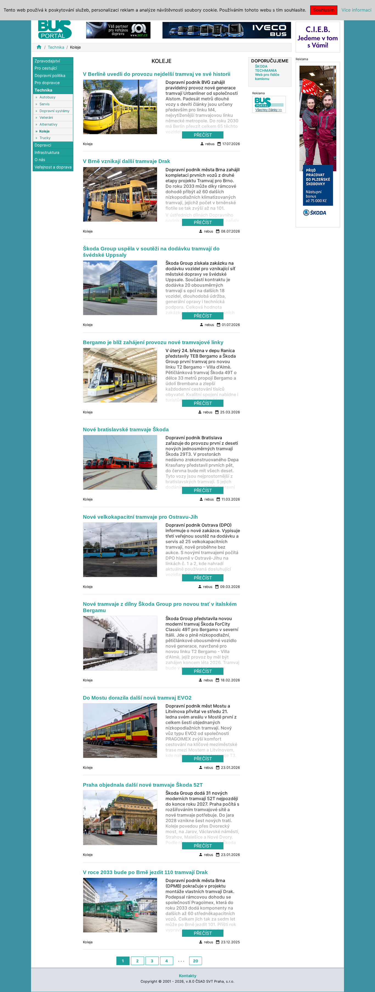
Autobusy (47, 97)
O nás (40, 159)
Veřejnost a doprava (53, 167)
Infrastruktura (47, 152)
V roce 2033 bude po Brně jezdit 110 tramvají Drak (145, 872)
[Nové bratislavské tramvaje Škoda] (120, 464)
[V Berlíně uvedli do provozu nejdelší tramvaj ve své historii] (120, 108)
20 (195, 960)
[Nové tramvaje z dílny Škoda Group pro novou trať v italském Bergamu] (120, 645)
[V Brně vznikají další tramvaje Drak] (120, 195)
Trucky (45, 138)
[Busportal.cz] (54, 28)
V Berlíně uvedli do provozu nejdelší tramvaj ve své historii (156, 74)
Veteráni (46, 118)
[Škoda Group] (318, 144)
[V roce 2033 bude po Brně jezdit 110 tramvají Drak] (120, 906)
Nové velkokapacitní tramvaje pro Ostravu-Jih (140, 517)
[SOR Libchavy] (118, 30)
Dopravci (43, 145)
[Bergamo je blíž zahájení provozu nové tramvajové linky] (120, 376)
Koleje (44, 131)
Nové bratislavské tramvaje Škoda (126, 429)
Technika (56, 47)
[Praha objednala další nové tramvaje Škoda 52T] (120, 819)
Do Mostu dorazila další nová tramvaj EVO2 (137, 698)
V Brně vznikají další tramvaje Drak (126, 161)
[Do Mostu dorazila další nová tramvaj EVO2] (120, 732)
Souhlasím (323, 10)
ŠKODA (261, 66)
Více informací (356, 10)
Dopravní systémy (54, 111)
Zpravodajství (47, 61)
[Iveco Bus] (226, 30)
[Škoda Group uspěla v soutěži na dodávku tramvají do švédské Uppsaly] (120, 289)
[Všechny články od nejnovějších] (269, 104)
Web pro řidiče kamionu (267, 77)
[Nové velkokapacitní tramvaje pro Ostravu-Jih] (120, 551)
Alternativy (48, 124)
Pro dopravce (47, 83)
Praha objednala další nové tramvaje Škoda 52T (143, 785)
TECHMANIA (266, 70)
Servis (45, 104)
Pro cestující (46, 68)
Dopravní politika (50, 75)
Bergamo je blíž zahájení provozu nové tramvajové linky (153, 342)
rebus (207, 144)
